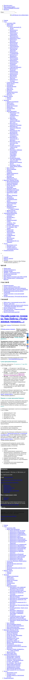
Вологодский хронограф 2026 (11, 312)
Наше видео (7, 485)
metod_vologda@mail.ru (7, 394)
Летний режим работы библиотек (9, 482)
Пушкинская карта (9, 285)
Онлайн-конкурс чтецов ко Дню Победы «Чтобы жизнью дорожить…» (14, 318)
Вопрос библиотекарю (10, 307)
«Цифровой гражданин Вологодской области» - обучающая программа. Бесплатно (16, 305)
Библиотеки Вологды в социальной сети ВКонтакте (14, 374)
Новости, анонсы (8, 258)
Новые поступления (9, 488)
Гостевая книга (8, 489)
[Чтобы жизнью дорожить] (8, 329)
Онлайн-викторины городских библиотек (15, 288)
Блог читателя (7, 275)
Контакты (6, 9)
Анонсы (6, 259)
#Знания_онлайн (8, 271)
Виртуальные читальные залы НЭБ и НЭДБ (15, 276)
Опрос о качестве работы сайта (12, 286)
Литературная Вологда (10, 269)
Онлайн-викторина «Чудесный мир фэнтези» (16, 296)
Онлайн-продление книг (10, 274)
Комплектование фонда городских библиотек (16, 289)
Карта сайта (7, 492)
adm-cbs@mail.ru (8, 477)
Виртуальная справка (9, 6)
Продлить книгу (8, 5)
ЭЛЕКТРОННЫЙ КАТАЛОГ (11, 8)
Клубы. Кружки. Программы (11, 490)
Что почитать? (7, 486)
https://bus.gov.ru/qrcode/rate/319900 (10, 504)
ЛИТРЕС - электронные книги (12, 272)
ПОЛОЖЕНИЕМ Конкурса (16, 359)
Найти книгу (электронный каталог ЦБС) (15, 302)
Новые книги (7, 268)
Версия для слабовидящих (21, 15)
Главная (6, 257)
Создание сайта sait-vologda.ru (8, 516)
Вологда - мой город (9, 303)
